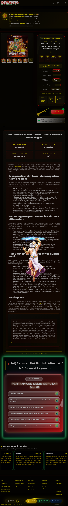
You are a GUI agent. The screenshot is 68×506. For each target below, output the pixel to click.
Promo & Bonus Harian (19, 480)
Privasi (14, 504)
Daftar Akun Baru (45, 482)
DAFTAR (57, 111)
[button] (58, 3)
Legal (17, 504)
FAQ (29, 485)
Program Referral (18, 489)
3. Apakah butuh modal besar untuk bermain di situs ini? (27, 407)
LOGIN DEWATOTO (4, 483)
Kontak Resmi (58, 485)
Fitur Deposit (17, 486)
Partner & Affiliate (59, 494)
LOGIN (44, 111)
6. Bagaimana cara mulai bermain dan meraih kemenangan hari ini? (30, 426)
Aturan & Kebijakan (59, 483)
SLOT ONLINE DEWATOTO (5, 491)
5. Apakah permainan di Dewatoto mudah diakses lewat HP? (28, 419)
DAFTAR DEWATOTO (4, 482)
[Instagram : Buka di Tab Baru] (64, 504)
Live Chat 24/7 (30, 482)
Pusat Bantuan (30, 480)
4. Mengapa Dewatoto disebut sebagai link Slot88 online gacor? (29, 413)
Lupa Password (44, 483)
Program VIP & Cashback (19, 483)
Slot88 (41, 303)
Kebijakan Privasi (31, 486)
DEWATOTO (3, 480)
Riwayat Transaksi (45, 485)
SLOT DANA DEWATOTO (5, 488)
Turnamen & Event (18, 482)
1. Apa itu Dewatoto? (16, 393)
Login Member (44, 480)
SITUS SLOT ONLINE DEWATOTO (6, 492)
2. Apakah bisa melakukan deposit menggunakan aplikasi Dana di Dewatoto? (30, 400)
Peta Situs (20, 504)
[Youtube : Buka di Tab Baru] (66, 504)
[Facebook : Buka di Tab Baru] (60, 504)
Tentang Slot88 (58, 491)
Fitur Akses (58, 480)
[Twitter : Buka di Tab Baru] (62, 504)
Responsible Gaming (32, 489)
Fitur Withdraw (17, 488)
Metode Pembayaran (18, 485)
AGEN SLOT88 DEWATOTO (5, 485)
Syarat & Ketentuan (32, 488)
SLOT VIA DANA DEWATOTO (5, 489)
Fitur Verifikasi (44, 486)
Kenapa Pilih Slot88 (59, 492)
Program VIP (44, 488)
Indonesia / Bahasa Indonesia (6, 504)
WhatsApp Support (31, 483)
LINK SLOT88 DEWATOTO (5, 486)
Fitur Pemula (58, 482)
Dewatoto (17, 166)
